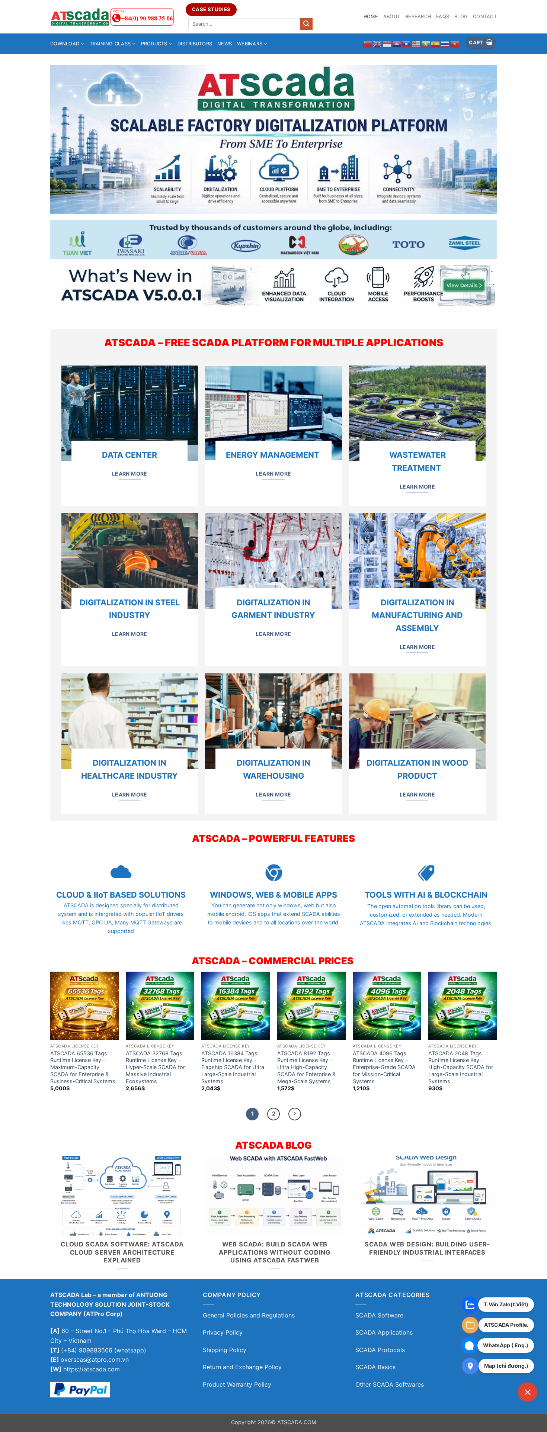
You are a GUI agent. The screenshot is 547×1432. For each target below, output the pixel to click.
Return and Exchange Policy (242, 1367)
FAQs (442, 16)
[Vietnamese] (455, 43)
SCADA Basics (376, 1367)
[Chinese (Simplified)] (368, 43)
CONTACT (485, 16)
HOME (371, 16)
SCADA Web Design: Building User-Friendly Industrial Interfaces (426, 1248)
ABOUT (391, 16)
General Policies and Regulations (249, 1315)
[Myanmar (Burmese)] (426, 43)
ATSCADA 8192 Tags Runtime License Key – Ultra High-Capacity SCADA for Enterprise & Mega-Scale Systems (306, 1067)
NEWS (224, 43)
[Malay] (416, 43)
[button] (481, 43)
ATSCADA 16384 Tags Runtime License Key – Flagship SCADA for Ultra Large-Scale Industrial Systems (232, 1067)
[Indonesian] (387, 43)
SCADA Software (379, 1315)
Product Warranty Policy (237, 1384)
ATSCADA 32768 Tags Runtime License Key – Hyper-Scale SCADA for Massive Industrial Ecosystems (155, 1067)
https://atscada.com (92, 1369)
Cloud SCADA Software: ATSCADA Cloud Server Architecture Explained (120, 1252)
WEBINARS (249, 43)
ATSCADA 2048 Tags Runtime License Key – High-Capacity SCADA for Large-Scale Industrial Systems (460, 1067)
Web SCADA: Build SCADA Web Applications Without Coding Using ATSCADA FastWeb (273, 1252)
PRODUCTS (154, 43)
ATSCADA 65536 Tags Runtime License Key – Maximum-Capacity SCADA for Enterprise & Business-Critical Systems (82, 1067)
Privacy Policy (223, 1332)
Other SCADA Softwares (389, 1384)
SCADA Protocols (380, 1350)
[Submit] (306, 24)
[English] (378, 43)
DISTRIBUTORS (194, 43)
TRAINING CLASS (110, 43)
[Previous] (48, 1222)
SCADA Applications (384, 1332)
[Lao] (407, 43)
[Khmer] (397, 43)
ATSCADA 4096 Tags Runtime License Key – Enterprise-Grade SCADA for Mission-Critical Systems (384, 1067)
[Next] (294, 1114)
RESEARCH (418, 16)
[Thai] (445, 43)
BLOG (461, 16)
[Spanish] (436, 43)
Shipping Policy (224, 1350)
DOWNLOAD (64, 43)
